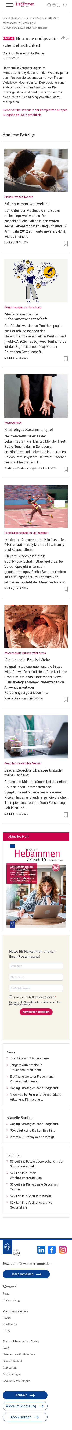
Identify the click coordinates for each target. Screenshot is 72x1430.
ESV (5, 18)
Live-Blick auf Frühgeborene (29, 1058)
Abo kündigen (12, 1374)
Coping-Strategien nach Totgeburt (34, 1088)
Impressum (10, 1367)
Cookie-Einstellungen (16, 1380)
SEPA (6, 1331)
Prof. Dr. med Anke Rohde (26, 53)
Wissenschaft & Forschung (18, 23)
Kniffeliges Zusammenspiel (28, 429)
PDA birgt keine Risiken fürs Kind (32, 1130)
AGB (6, 1347)
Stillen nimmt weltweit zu (27, 203)
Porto (6, 1293)
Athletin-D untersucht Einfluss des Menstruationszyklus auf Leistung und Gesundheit (35, 544)
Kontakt (21, 1395)
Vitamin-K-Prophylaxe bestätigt (32, 1137)
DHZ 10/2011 (11, 58)
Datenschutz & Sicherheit (19, 1354)
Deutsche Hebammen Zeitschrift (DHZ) (33, 18)
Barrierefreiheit (12, 1361)
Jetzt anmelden (22, 1274)
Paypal (7, 1317)
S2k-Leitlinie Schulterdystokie (31, 1196)
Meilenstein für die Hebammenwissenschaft (25, 316)
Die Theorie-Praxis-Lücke (27, 659)
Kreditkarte (10, 1324)
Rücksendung (11, 1300)
